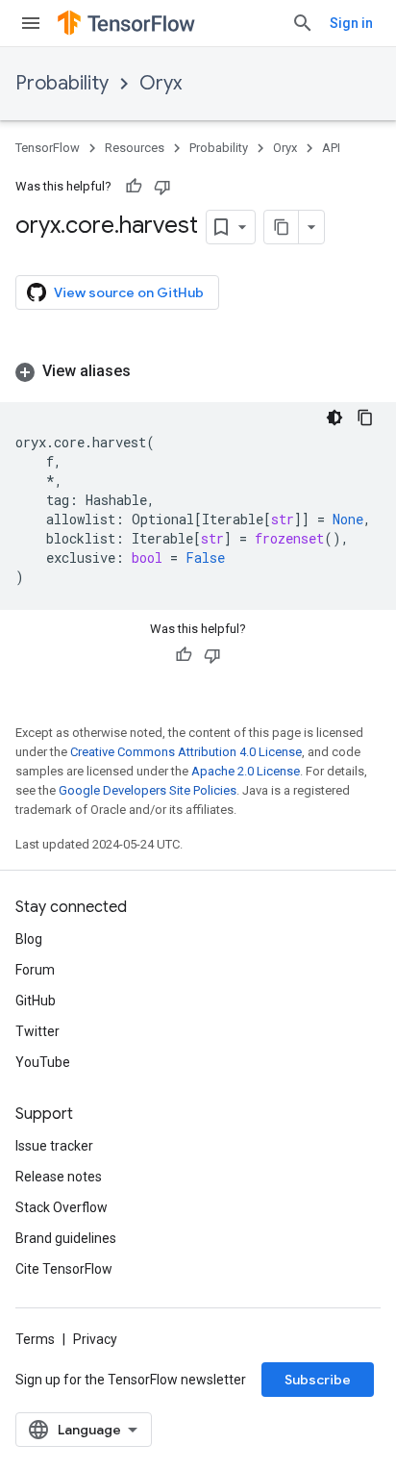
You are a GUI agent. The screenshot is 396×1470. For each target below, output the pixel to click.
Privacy (95, 1339)
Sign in (351, 23)
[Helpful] (133, 186)
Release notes (58, 1176)
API (331, 147)
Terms (35, 1339)
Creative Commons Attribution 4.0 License (186, 752)
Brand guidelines (65, 1238)
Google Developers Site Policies (147, 790)
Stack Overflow (61, 1207)
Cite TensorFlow (63, 1269)
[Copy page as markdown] (281, 227)
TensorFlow (47, 147)
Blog (28, 939)
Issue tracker (54, 1145)
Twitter (37, 1031)
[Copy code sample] (365, 417)
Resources (134, 147)
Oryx (160, 83)
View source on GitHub (129, 292)
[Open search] (302, 23)
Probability (62, 83)
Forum (35, 969)
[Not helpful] (162, 186)
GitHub (35, 1000)
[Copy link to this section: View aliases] (150, 371)
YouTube (42, 1062)
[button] (198, 371)
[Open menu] (31, 23)
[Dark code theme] (334, 417)
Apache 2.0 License (245, 771)
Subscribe (318, 1379)
